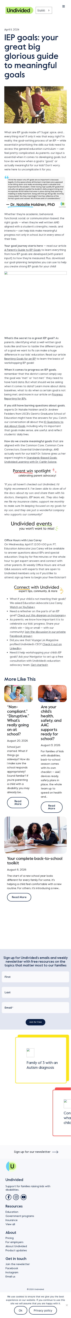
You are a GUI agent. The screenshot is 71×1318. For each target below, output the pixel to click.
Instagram (12, 1272)
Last (8, 992)
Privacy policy (43, 1310)
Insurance (12, 1220)
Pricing (10, 1238)
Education (12, 1212)
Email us (10, 1276)
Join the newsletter (18, 1264)
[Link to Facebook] (8, 1197)
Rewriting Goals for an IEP (20, 358)
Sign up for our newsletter (32, 1152)
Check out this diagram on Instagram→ (41, 615)
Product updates (16, 1250)
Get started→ (39, 665)
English (41, 10)
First (8, 977)
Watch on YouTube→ (22, 607)
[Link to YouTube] (24, 1197)
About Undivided (16, 1246)
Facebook (12, 1268)
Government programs (20, 1216)
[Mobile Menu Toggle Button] (53, 6)
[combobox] (44, 10)
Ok (20, 1310)
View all (10, 1224)
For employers (14, 1242)
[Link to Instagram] (16, 1197)
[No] (66, 1305)
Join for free (35, 1022)
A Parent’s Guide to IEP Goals (22, 250)
